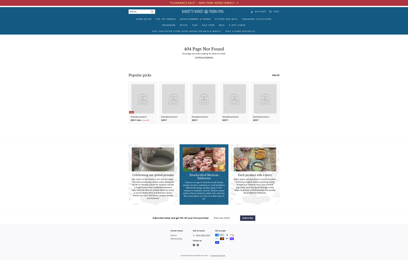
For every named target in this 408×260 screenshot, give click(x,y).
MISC (222, 25)
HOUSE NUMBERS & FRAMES (195, 19)
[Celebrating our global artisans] (153, 159)
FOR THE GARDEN (166, 19)
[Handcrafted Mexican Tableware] (204, 159)
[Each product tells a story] (255, 159)
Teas (195, 25)
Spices (184, 25)
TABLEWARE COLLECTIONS (256, 19)
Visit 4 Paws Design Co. (240, 31)
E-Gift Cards (237, 25)
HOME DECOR (144, 19)
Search (174, 235)
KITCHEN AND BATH (226, 19)
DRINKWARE (169, 25)
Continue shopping (204, 57)
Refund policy (176, 239)
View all (275, 75)
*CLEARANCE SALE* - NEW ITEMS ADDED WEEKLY (202, 3)
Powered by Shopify (218, 256)
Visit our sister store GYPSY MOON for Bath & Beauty (186, 31)
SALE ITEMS (208, 25)
